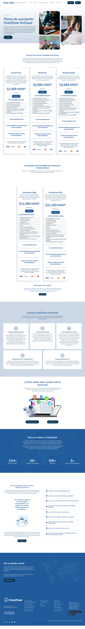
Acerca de (59, 2)
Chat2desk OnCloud (43, 2)
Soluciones (35, 2)
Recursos (52, 2)
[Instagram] (9, 622)
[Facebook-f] (7, 622)
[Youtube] (12, 622)
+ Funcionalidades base (16, 119)
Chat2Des (37, 491)
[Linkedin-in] (4, 622)
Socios (30, 2)
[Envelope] (15, 622)
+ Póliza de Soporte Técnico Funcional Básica (16, 134)
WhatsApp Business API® (20, 2)
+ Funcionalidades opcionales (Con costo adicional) (16, 126)
